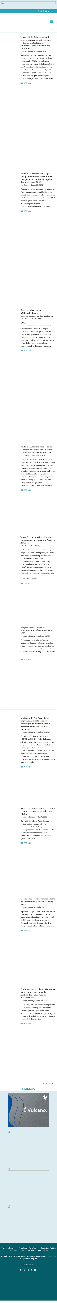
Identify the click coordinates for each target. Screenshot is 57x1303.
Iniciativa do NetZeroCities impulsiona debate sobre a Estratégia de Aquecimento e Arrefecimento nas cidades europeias (35, 723)
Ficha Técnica (34, 1248)
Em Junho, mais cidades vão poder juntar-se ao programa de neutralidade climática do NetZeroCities (37, 993)
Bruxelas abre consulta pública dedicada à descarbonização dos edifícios (36, 313)
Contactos (45, 1248)
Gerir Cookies (43, 1250)
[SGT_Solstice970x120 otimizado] (28, 3)
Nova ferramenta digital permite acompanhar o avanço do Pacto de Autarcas (37, 540)
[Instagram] (43, 11)
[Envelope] (48, 11)
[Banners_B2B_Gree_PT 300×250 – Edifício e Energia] (28, 1169)
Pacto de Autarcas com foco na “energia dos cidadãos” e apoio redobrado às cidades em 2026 (36, 449)
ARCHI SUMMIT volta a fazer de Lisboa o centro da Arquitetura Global (37, 811)
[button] (51, 21)
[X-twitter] (41, 11)
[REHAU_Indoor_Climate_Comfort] (28, 1132)
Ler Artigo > (25, 83)
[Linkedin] (46, 11)
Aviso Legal (23, 1248)
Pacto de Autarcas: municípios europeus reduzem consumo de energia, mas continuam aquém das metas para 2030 (36, 178)
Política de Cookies (29, 1250)
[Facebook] (38, 11)
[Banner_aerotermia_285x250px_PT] (28, 1207)
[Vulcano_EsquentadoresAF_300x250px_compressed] (28, 1126)
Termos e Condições (9, 1248)
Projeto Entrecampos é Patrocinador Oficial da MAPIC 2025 (36, 630)
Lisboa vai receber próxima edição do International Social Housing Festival (37, 901)
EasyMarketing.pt (28, 1259)
